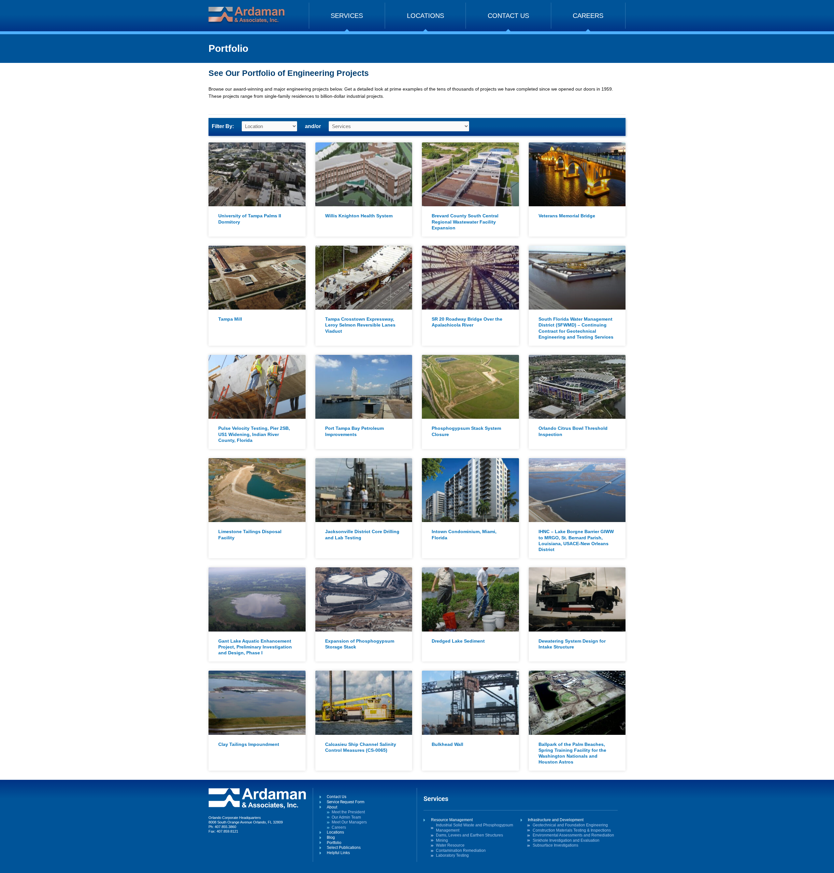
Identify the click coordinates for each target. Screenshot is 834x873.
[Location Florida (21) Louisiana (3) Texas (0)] (269, 126)
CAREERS (588, 15)
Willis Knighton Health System (359, 215)
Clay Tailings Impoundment (248, 744)
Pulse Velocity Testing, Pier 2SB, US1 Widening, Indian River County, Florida (254, 434)
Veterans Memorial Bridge (567, 215)
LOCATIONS (425, 15)
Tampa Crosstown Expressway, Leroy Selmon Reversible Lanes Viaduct (360, 324)
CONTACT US (508, 15)
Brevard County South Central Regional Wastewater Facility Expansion (465, 221)
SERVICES (347, 15)
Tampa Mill (230, 319)
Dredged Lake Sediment (458, 641)
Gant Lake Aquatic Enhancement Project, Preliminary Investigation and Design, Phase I (255, 646)
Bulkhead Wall (447, 744)
